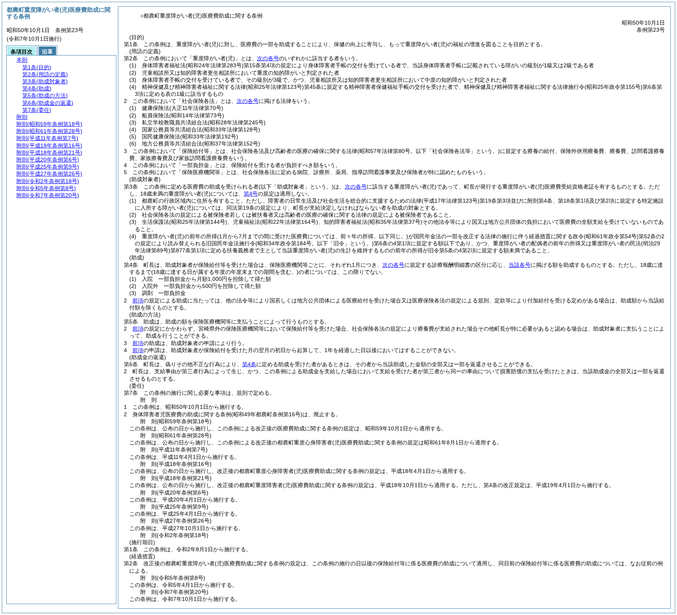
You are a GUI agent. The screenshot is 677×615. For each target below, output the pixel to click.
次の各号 (268, 58)
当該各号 (519, 265)
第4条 (249, 364)
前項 (137, 300)
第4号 (251, 194)
